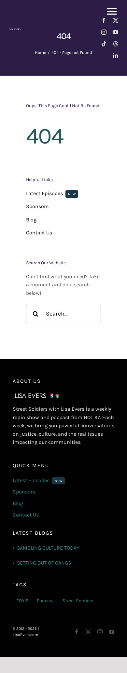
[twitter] (115, 20)
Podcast (45, 601)
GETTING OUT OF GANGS (44, 563)
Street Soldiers (78, 601)
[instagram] (103, 32)
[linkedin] (115, 55)
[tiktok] (103, 43)
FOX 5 (22, 601)
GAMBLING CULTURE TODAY (48, 548)
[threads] (115, 43)
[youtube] (115, 32)
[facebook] (103, 20)
